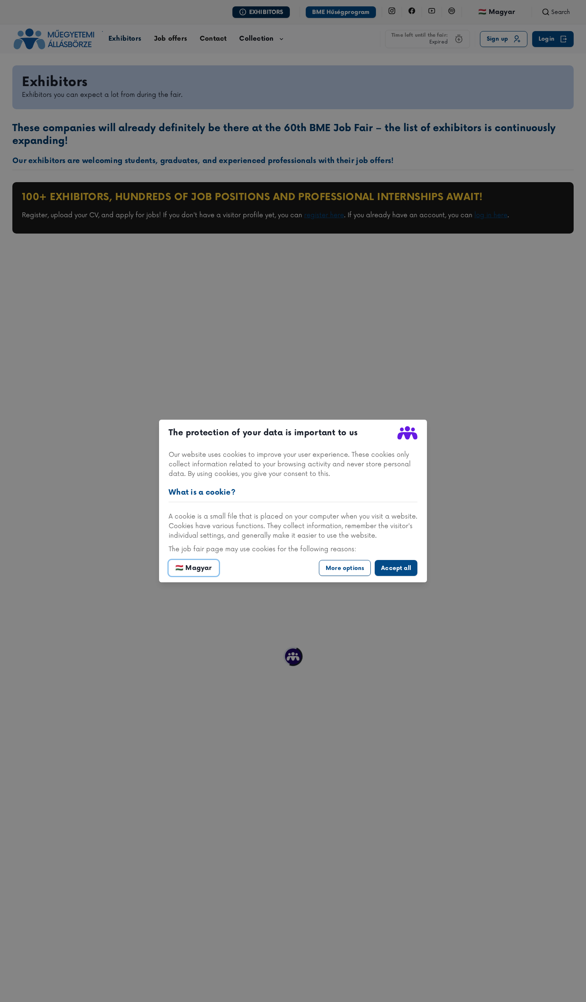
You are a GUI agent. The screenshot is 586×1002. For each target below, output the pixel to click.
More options (345, 568)
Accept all (396, 568)
